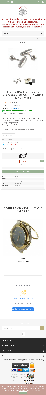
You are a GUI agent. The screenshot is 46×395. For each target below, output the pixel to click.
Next (33, 81)
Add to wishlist (9, 135)
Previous (12, 81)
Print (6, 149)
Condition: (5, 108)
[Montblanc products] (23, 156)
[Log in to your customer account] (34, 2)
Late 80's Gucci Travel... (23, 261)
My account (7, 351)
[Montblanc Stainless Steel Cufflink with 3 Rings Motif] (17, 81)
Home (4, 39)
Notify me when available (10, 142)
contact (13, 6)
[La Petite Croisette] (23, 11)
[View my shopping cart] (42, 2)
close (23, 393)
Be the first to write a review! (23, 309)
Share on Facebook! (19, 149)
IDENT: (4, 106)
